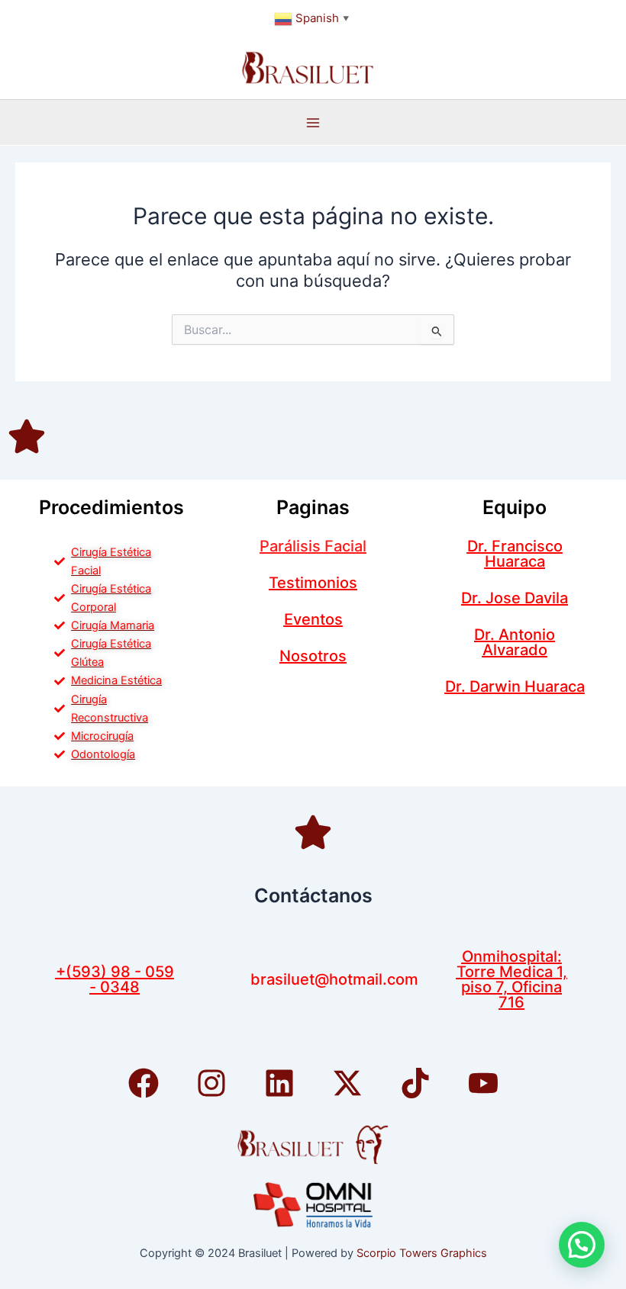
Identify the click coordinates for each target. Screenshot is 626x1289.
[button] (582, 1245)
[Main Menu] (313, 123)
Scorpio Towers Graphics (422, 1253)
